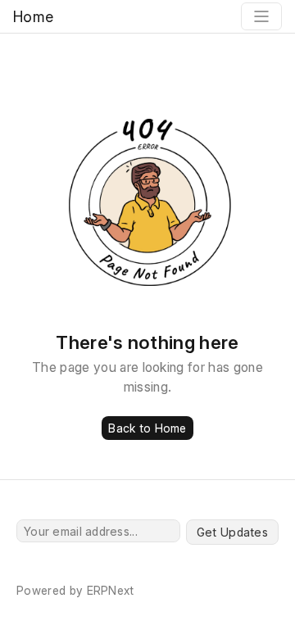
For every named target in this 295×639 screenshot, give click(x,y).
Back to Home (147, 428)
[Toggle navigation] (261, 16)
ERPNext (110, 590)
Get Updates (232, 532)
